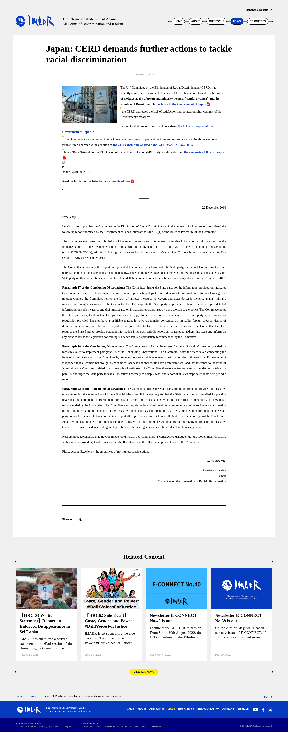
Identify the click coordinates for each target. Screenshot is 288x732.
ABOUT (195, 21)
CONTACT (228, 709)
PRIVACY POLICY (208, 709)
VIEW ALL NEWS (144, 671)
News (33, 696)
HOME (178, 21)
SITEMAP (243, 709)
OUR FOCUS (216, 21)
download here (120, 181)
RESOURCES (258, 21)
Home (19, 696)
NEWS (237, 21)
